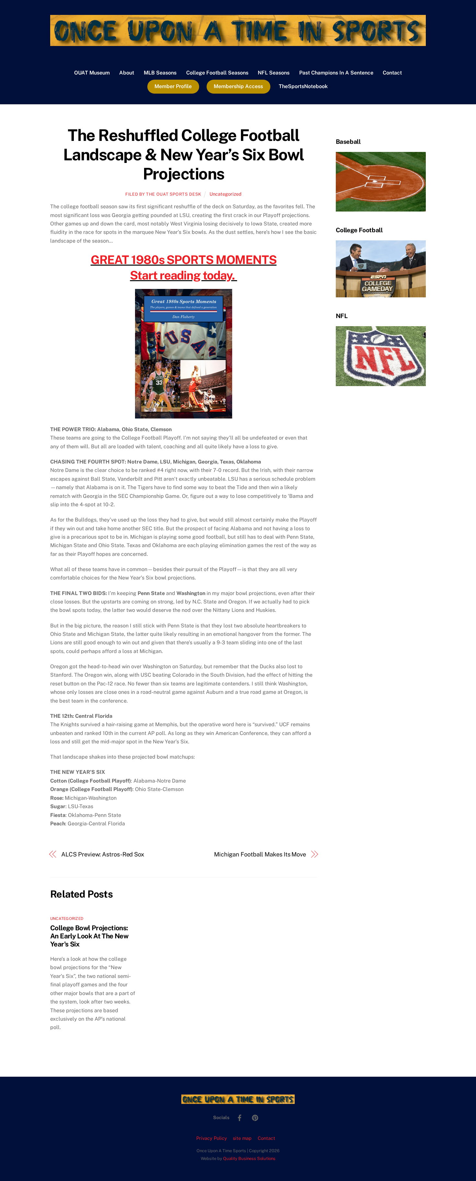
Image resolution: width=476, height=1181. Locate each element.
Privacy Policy (211, 1138)
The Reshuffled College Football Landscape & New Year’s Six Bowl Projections (183, 154)
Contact (392, 73)
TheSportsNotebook (303, 86)
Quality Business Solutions (249, 1158)
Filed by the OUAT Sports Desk (163, 194)
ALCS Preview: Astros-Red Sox (102, 854)
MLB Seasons (160, 73)
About (126, 73)
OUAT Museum (92, 73)
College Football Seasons (217, 73)
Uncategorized (226, 194)
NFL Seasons (273, 73)
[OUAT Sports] (238, 43)
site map (242, 1138)
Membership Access (238, 86)
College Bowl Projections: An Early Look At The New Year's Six (89, 936)
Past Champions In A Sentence (336, 73)
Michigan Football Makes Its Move (260, 854)
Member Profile (173, 86)
